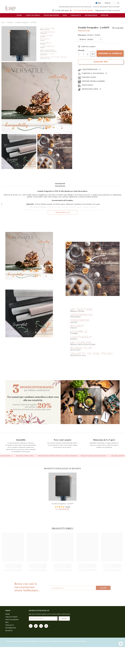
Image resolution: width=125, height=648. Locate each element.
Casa (3, 22)
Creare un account (113, 10)
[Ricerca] (112, 3)
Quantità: (81, 50)
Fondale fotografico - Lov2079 (62, 504)
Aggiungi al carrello (110, 53)
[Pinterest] (41, 626)
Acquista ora (101, 61)
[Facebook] (31, 626)
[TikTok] (46, 626)
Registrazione (100, 10)
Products (10, 22)
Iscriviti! (103, 588)
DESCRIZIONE (60, 183)
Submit (64, 618)
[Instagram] (36, 626)
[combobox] (110, 2)
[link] (92, 54)
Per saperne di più (62, 212)
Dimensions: (89, 35)
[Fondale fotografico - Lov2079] (63, 487)
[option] (62, 494)
